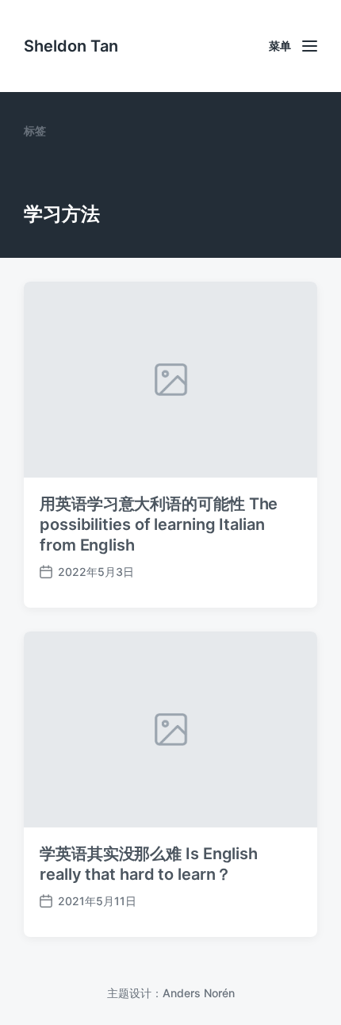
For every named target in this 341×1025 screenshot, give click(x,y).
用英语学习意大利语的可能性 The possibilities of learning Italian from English (159, 524)
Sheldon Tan (71, 46)
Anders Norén (199, 993)
